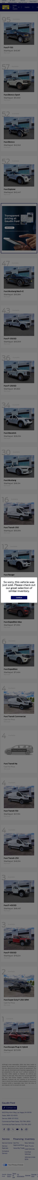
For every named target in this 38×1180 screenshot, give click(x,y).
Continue (19, 597)
